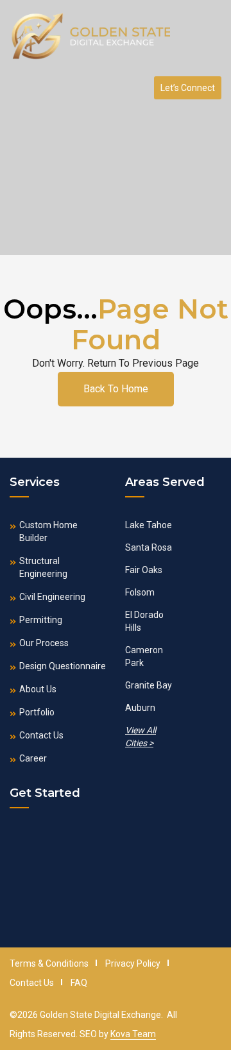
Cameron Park (144, 656)
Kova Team (133, 1034)
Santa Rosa (148, 547)
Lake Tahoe (148, 525)
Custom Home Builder (48, 531)
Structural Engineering (43, 567)
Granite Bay (148, 685)
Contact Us (41, 735)
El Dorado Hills (144, 621)
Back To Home (115, 389)
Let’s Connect (187, 88)
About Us (37, 689)
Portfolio (37, 712)
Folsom (140, 592)
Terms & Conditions (49, 963)
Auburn (140, 708)
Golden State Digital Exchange (100, 1015)
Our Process (44, 643)
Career (33, 758)
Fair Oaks (143, 570)
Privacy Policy (132, 963)
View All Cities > (140, 736)
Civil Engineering (52, 597)
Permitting (40, 620)
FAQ (79, 983)
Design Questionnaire (62, 666)
